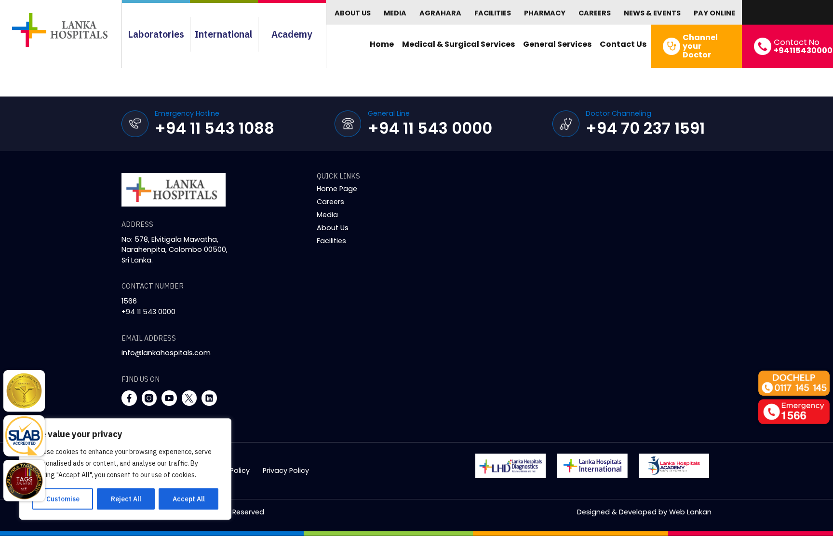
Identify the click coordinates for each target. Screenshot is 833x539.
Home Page (337, 188)
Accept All (189, 499)
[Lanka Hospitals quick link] (24, 391)
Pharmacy (544, 13)
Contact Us (623, 44)
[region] (125, 469)
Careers (594, 13)
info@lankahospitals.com (166, 353)
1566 (129, 301)
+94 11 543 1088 (214, 128)
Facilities (492, 13)
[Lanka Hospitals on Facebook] (129, 398)
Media (395, 13)
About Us (353, 13)
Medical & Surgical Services (458, 44)
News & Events (652, 13)
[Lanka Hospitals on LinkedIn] (209, 398)
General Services (557, 44)
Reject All (126, 499)
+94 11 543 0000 (430, 128)
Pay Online (714, 13)
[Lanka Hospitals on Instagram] (149, 398)
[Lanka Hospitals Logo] (592, 466)
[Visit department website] (510, 466)
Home (382, 44)
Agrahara (440, 13)
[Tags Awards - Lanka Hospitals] (24, 480)
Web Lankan (690, 512)
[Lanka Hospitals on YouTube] (169, 398)
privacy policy (286, 470)
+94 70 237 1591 (645, 128)
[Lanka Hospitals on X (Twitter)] (189, 398)
